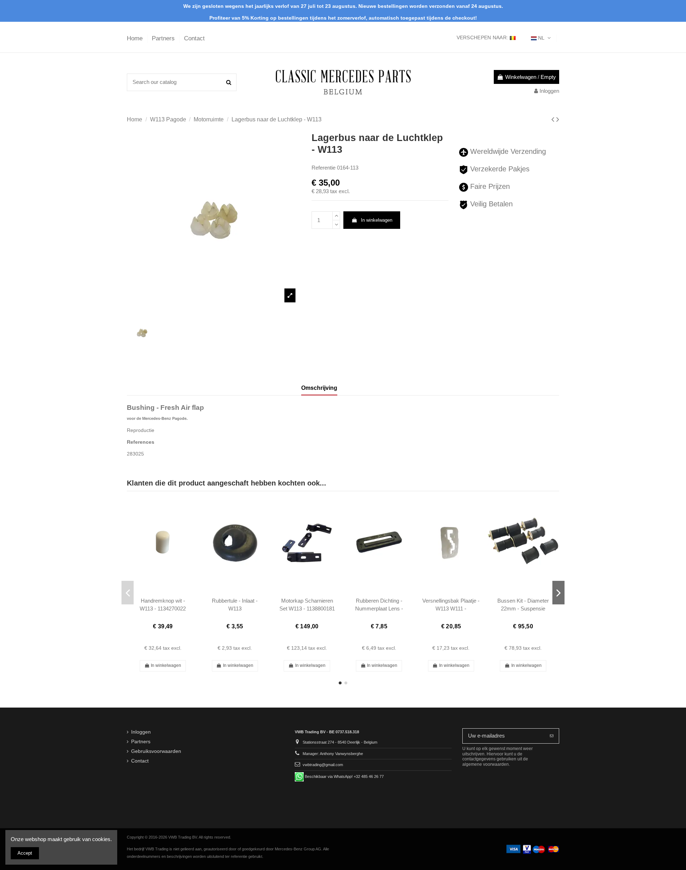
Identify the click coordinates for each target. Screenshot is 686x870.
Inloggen (141, 732)
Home (135, 38)
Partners (164, 38)
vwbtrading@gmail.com (323, 765)
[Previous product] (553, 119)
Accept (25, 853)
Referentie (323, 168)
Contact (194, 38)
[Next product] (557, 119)
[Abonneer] (552, 736)
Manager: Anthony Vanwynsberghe (333, 753)
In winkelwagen (376, 220)
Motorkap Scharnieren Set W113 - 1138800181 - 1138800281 (307, 608)
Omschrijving (319, 388)
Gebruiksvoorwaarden (156, 751)
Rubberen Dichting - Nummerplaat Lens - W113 (379, 608)
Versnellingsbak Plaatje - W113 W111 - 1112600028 (450, 608)
